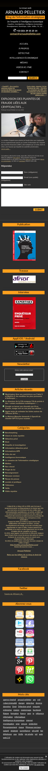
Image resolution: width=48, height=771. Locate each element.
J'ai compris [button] (24, 768)
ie (33, 714)
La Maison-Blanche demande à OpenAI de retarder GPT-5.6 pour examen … (22, 417)
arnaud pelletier (24, 700)
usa (15, 734)
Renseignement (11, 473)
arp (34, 700)
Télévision (9, 485)
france (23, 714)
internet (29, 720)
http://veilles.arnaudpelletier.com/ (24, 545)
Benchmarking (11, 433)
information (8, 717)
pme (18, 724)
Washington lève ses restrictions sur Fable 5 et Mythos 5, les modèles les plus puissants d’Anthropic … (24, 396)
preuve (24, 724)
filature (6, 714)
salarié (6, 731)
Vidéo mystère (11, 491)
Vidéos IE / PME (24, 67)
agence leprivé (9, 700)
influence (40, 714)
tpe (41, 731)
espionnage (26, 710)
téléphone (7, 734)
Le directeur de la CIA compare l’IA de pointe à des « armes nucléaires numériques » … (24, 402)
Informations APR (12, 451)
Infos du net (10, 454)
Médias (24, 63)
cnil (38, 700)
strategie (14, 731)
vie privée (29, 734)
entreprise (7, 710)
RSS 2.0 (28, 159)
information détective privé (16, 448)
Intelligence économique (24, 58)
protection (33, 724)
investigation (8, 724)
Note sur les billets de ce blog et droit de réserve (24, 556)
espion (16, 710)
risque (21, 727)
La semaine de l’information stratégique (22, 460)
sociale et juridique (13, 482)
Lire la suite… (5, 149)
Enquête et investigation (15, 445)
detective (30, 703)
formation (15, 714)
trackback (22, 161)
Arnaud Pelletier (24, 551)
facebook (37, 710)
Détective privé (11, 439)
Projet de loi (10, 470)
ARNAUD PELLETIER (25, 12)
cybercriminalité (10, 703)
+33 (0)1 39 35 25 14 (27, 31)
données (7, 707)
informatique (19, 717)
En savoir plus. (39, 765)
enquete (36, 707)
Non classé (16, 157)
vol (36, 734)
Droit (7, 442)
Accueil (24, 44)
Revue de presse (12, 479)
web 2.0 (6, 738)
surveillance (25, 731)
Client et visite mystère (14, 436)
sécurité (35, 731)
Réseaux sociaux (12, 476)
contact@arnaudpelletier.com (25, 34)
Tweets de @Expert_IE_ (13, 594)
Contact (24, 72)
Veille (7, 488)
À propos (24, 49)
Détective (24, 53)
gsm (29, 714)
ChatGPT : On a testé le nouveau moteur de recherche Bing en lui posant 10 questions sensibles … (11, 89)
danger (21, 703)
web (41, 734)
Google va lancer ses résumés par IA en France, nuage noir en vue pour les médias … (24, 407)
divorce (39, 703)
